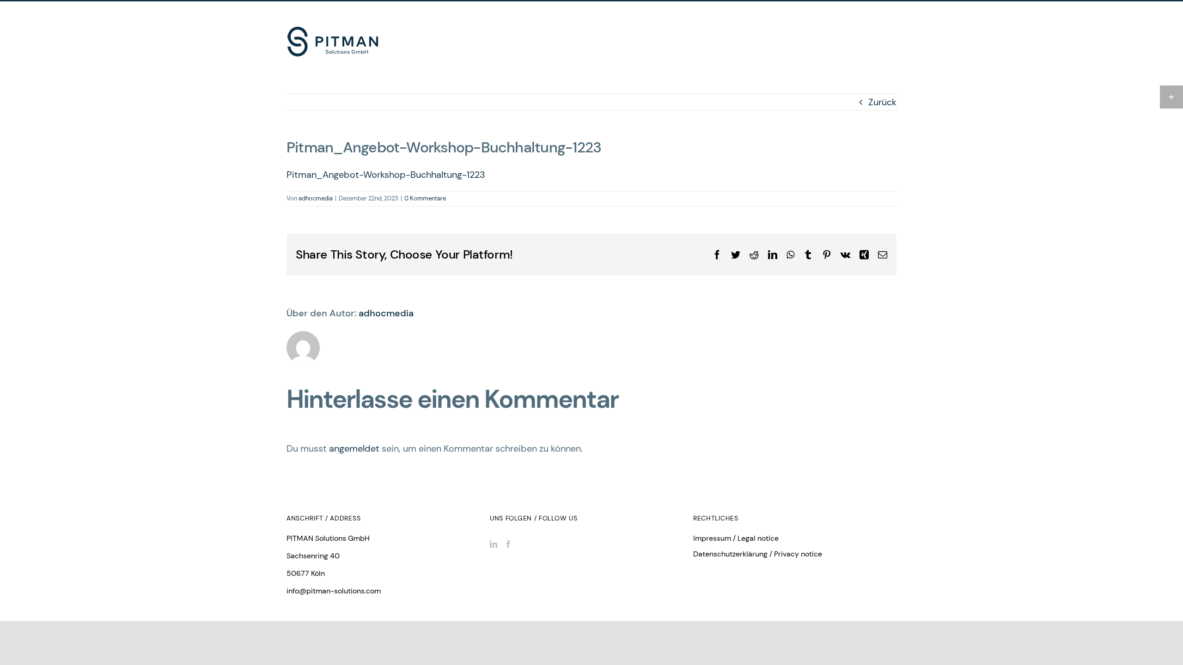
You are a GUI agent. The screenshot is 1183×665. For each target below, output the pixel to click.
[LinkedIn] (493, 544)
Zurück (882, 102)
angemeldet (354, 448)
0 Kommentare (425, 198)
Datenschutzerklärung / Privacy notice (757, 554)
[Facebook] (508, 544)
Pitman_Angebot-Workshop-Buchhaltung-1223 (386, 175)
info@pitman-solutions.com (334, 591)
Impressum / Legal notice (736, 538)
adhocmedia (316, 198)
